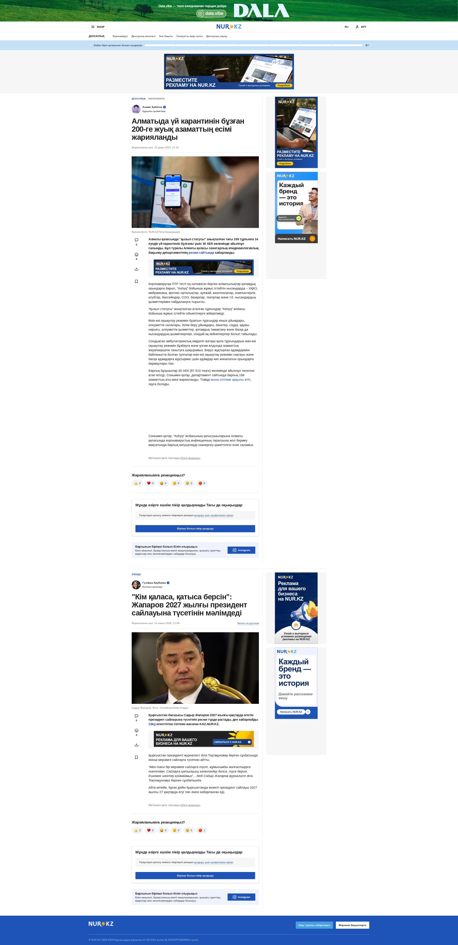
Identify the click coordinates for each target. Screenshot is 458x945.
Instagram (244, 550)
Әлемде (136, 574)
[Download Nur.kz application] (229, 10)
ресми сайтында (201, 252)
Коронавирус (120, 36)
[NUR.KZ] (229, 27)
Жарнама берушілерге (352, 925)
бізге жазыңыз (190, 458)
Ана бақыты (166, 36)
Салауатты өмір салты (189, 36)
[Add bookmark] (136, 281)
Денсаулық (96, 36)
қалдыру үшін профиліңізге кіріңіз (213, 515)
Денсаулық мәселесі (143, 36)
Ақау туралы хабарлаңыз (314, 925)
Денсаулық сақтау (216, 36)
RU (346, 26)
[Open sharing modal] (136, 269)
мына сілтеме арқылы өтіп (230, 379)
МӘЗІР (100, 26)
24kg (152, 724)
